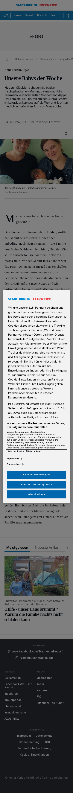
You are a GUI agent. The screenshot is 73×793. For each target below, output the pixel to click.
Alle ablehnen (36, 494)
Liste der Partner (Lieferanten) (24, 451)
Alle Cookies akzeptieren (36, 484)
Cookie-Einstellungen (36, 474)
